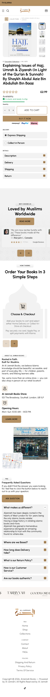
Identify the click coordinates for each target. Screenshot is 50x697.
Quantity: (6, 104)
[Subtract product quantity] (5, 110)
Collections (25, 633)
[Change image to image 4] (42, 50)
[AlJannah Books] (25, 10)
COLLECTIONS (14, 19)
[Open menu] (3, 10)
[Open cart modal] (46, 10)
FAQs (25, 652)
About (25, 648)
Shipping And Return (25, 662)
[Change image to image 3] (42, 42)
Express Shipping (16, 135)
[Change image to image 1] (42, 26)
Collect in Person (16, 143)
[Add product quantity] (13, 110)
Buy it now (25, 118)
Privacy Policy (25, 666)
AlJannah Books (28, 679)
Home (25, 625)
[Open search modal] (7, 10)
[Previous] (20, 253)
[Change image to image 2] (42, 34)
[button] (14, 343)
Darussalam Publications (12, 61)
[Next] (28, 253)
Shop (25, 629)
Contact (25, 644)
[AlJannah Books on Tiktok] (24, 688)
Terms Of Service (25, 670)
